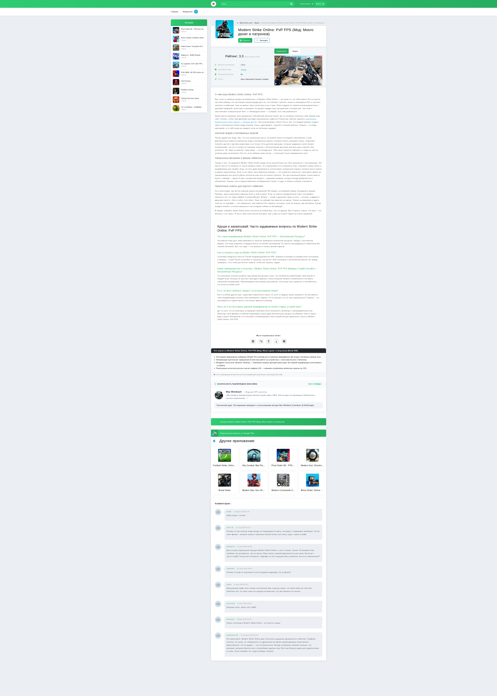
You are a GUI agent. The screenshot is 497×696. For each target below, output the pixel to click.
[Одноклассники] (269, 341)
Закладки (264, 40)
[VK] (261, 341)
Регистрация (306, 4)
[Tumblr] (276, 341)
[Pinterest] (284, 341)
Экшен (244, 70)
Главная (174, 12)
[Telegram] (253, 341)
